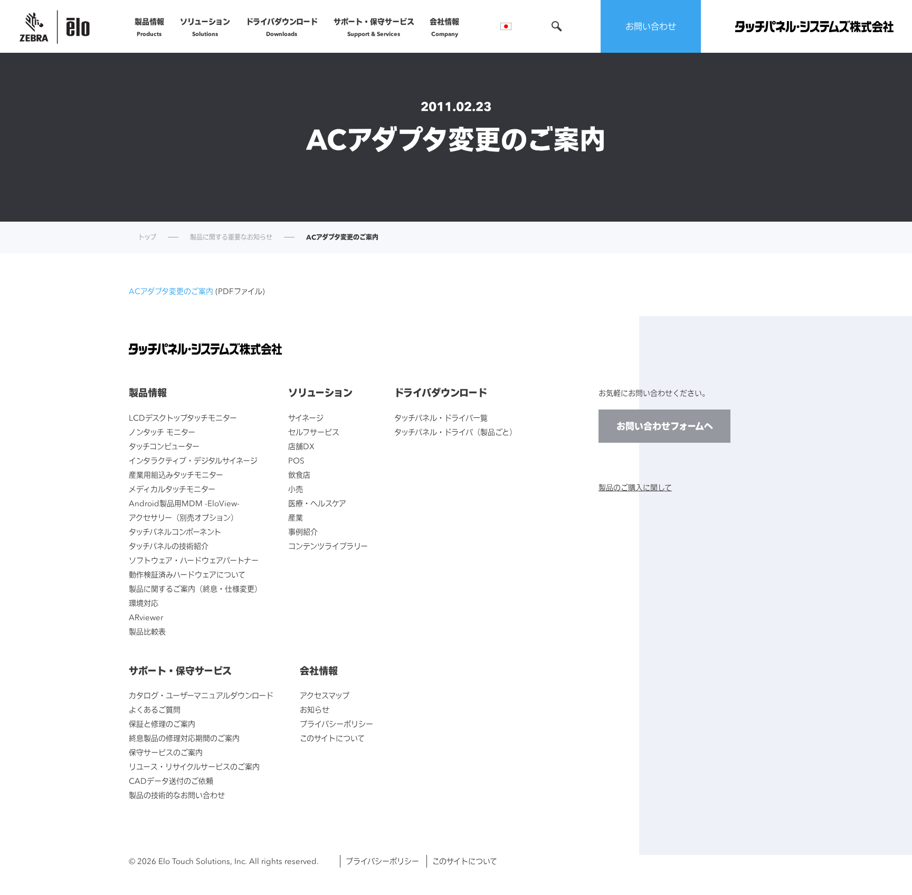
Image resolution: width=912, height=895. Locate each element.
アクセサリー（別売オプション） (183, 517)
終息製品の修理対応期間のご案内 (184, 738)
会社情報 (444, 26)
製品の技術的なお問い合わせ (177, 795)
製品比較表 (147, 631)
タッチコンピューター (164, 446)
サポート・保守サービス (374, 26)
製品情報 (149, 26)
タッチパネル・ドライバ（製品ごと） (455, 432)
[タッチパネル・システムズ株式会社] (814, 26)
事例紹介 (303, 532)
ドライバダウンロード (282, 26)
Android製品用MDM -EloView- (184, 503)
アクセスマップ (324, 695)
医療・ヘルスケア (317, 503)
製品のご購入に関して (635, 487)
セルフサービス (313, 432)
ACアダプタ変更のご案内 (171, 291)
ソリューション (205, 26)
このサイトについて (332, 738)
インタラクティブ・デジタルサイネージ (193, 460)
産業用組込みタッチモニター (176, 475)
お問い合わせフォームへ (664, 426)
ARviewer (146, 617)
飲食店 (299, 475)
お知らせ (314, 709)
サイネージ (306, 418)
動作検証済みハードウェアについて (187, 574)
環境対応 (143, 603)
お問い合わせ (650, 26)
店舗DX (301, 446)
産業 (295, 517)
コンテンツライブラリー (328, 546)
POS (296, 460)
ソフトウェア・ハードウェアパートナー (194, 560)
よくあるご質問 (154, 709)
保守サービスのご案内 (166, 752)
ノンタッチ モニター (162, 432)
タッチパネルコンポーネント (175, 532)
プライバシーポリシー (336, 724)
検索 (556, 26)
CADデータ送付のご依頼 (171, 781)
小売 (295, 489)
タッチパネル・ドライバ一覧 (441, 418)
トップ (147, 237)
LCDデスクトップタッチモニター (183, 418)
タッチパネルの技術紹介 (168, 546)
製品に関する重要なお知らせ (231, 237)
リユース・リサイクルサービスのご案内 (194, 766)
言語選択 (505, 26)
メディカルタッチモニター (172, 489)
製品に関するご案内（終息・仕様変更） (195, 589)
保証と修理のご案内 (162, 724)
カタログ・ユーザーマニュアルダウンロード (201, 695)
